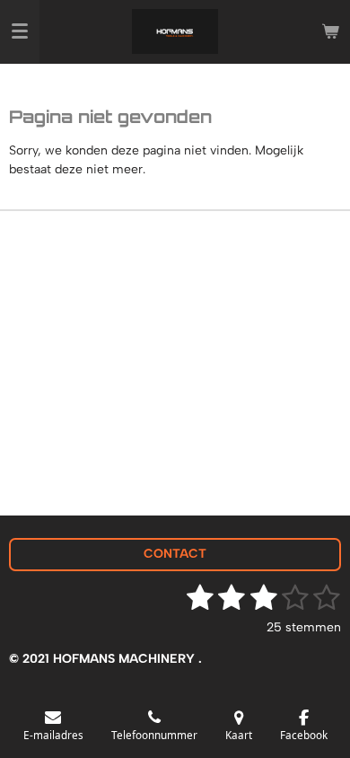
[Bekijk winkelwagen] (330, 31)
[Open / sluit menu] (19, 31)
